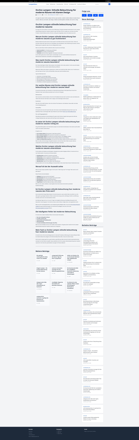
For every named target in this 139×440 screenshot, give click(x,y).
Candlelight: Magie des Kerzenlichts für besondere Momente (57, 284)
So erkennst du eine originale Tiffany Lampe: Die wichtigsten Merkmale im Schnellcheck (73, 285)
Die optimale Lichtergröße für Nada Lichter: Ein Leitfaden (42, 257)
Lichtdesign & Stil (72, 4)
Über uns (35, 1)
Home (47, 4)
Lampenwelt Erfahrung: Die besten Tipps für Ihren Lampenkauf (57, 257)
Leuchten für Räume (81, 4)
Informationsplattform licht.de (42, 208)
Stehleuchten (52, 4)
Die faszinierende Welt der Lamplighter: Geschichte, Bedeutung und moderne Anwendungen (73, 271)
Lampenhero (33, 4)
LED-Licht (66, 4)
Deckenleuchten (59, 4)
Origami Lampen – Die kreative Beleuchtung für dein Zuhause (42, 269)
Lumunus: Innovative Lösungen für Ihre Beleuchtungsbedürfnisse (58, 269)
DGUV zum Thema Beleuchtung (69, 111)
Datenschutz (60, 433)
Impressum (31, 1)
